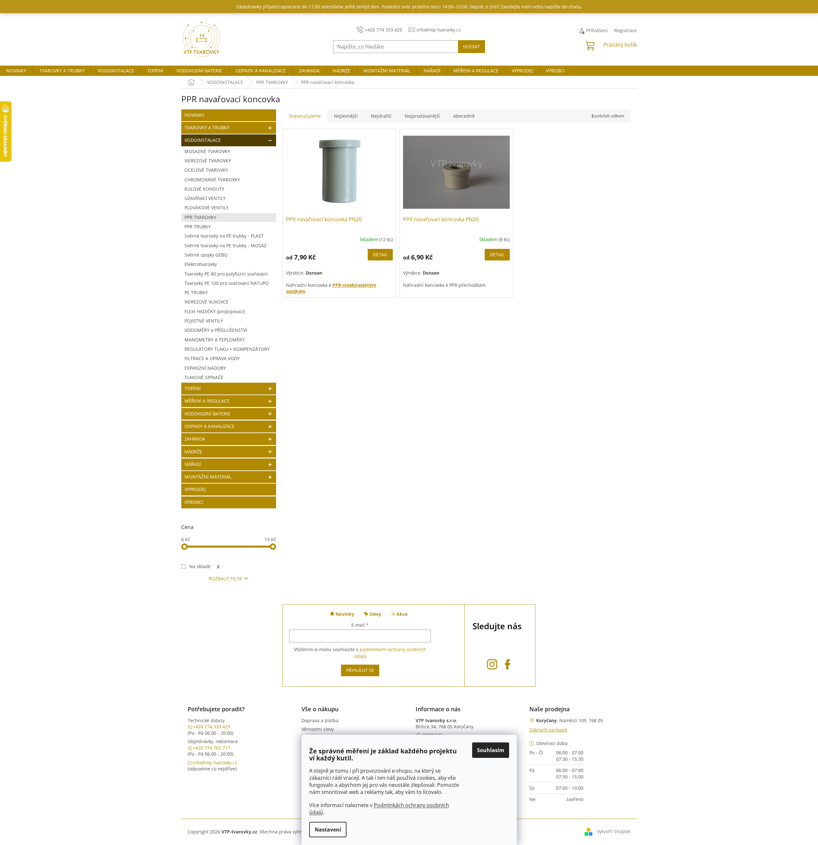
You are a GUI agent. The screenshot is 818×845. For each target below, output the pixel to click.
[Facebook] (507, 663)
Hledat (471, 46)
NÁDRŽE (193, 452)
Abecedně (464, 116)
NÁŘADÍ (192, 464)
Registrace (625, 30)
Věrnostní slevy (317, 729)
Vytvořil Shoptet (614, 831)
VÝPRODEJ (195, 489)
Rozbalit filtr (225, 579)
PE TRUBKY (196, 292)
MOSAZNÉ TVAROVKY (207, 151)
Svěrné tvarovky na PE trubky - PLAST (224, 236)
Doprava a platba (319, 720)
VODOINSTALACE (202, 140)
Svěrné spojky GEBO (206, 255)
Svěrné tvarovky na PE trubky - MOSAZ (225, 245)
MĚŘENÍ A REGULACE (206, 401)
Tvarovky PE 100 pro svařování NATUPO (226, 283)
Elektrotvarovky (200, 264)
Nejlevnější (346, 116)
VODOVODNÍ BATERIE (207, 414)
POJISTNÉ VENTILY (203, 321)
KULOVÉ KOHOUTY (204, 189)
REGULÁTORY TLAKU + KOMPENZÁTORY (227, 349)
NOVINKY (194, 115)
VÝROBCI (193, 502)
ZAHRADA (194, 439)
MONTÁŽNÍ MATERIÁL (207, 477)
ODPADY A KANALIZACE (209, 426)
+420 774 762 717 (211, 748)
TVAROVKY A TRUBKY (206, 127)
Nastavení (328, 829)
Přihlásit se (360, 670)
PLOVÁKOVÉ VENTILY (206, 207)
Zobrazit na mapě (548, 730)
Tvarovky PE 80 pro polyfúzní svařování (226, 274)
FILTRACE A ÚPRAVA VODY (212, 358)
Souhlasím (490, 750)
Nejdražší (381, 116)
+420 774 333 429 (211, 726)
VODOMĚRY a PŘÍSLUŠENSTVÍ (215, 330)
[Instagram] (492, 663)
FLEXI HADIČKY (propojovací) (214, 311)
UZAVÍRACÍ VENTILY (205, 198)
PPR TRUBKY (197, 226)
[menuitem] (16, 71)
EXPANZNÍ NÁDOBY (205, 368)
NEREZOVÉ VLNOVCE (206, 302)
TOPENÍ (192, 388)
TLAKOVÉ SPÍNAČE (203, 377)
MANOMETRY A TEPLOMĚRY (214, 340)
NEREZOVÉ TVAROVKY (207, 161)
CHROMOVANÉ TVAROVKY (212, 180)
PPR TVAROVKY (200, 217)
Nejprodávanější (422, 116)
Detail (380, 254)
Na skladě (204, 566)
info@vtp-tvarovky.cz (215, 762)
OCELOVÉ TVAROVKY (206, 170)
